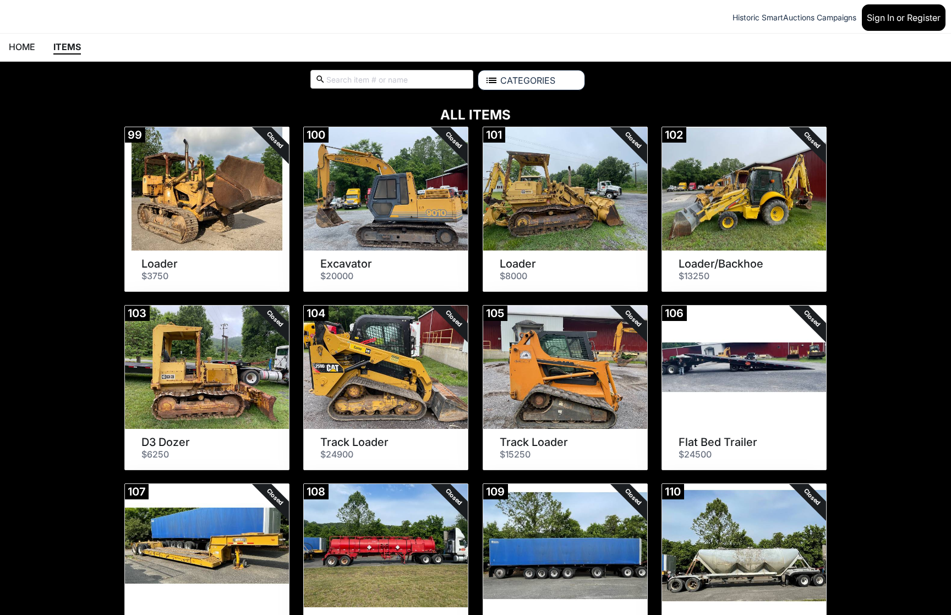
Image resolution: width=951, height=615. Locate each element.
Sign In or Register (904, 17)
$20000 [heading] (336, 275)
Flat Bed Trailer (718, 442)
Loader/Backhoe (721, 263)
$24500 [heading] (695, 454)
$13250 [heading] (694, 275)
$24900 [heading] (336, 454)
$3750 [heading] (154, 275)
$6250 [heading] (155, 454)
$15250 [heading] (515, 454)
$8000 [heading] (513, 275)
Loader (159, 263)
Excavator (346, 263)
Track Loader (354, 442)
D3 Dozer (165, 442)
